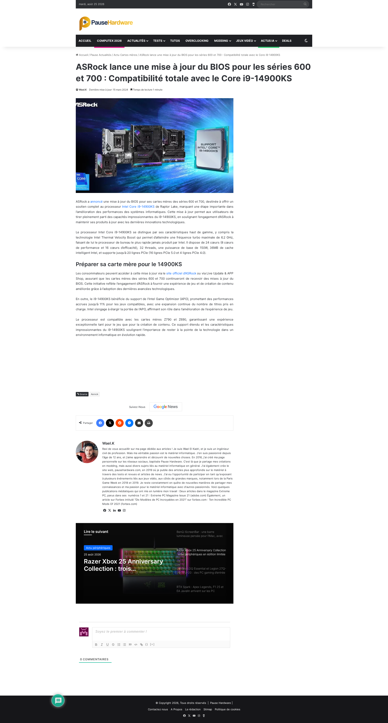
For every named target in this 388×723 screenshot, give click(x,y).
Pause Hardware (220, 702)
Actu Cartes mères (125, 54)
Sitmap (207, 709)
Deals (286, 40)
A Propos (176, 709)
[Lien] (141, 644)
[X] (109, 510)
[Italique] (102, 644)
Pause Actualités (100, 54)
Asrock (94, 394)
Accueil (85, 40)
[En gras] (96, 644)
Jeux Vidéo (244, 40)
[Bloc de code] (136, 644)
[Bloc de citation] (130, 644)
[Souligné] (107, 644)
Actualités (136, 40)
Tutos (175, 40)
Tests (157, 40)
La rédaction (193, 709)
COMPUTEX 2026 (109, 40)
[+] (152, 644)
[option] (154, 563)
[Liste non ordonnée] (124, 644)
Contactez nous (158, 709)
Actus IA (267, 40)
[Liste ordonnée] (119, 644)
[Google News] (165, 406)
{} (146, 644)
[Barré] (113, 644)
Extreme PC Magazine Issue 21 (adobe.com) (178, 495)
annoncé (96, 201)
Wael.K (83, 89)
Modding (221, 40)
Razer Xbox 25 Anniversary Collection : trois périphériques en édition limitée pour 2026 (123, 565)
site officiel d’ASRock (181, 273)
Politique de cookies (227, 709)
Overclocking (197, 40)
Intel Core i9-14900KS (138, 206)
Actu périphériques (98, 547)
